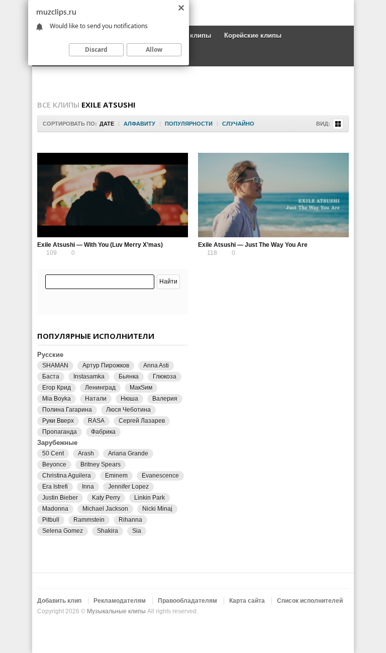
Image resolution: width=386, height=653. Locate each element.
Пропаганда (59, 431)
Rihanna (130, 519)
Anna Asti (156, 365)
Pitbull (50, 519)
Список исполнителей (310, 600)
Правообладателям (187, 600)
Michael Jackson (105, 508)
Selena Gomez (62, 530)
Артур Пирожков (105, 365)
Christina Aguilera (66, 475)
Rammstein (89, 519)
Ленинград (100, 387)
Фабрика (103, 431)
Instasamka (89, 376)
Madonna (55, 508)
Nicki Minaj (157, 508)
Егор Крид (56, 387)
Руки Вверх (58, 420)
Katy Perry (106, 497)
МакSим (141, 387)
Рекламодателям (119, 600)
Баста (50, 376)
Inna (88, 486)
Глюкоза (164, 376)
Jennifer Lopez (128, 486)
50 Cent (53, 453)
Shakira (107, 530)
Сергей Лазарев (142, 420)
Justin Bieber (60, 497)
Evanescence (160, 475)
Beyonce (54, 464)
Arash (86, 453)
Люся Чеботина (128, 409)
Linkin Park (149, 497)
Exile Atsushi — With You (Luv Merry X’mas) (100, 244)
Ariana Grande (128, 453)
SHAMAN (55, 365)
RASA (96, 420)
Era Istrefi (55, 486)
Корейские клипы (252, 35)
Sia (136, 530)
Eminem (116, 475)
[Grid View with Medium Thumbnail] (338, 124)
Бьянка (129, 376)
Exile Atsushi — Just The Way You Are (253, 244)
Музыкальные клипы (116, 611)
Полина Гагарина (67, 409)
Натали (96, 398)
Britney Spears (100, 464)
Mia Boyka (56, 398)
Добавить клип (59, 600)
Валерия (164, 398)
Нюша (129, 398)
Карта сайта (247, 600)
